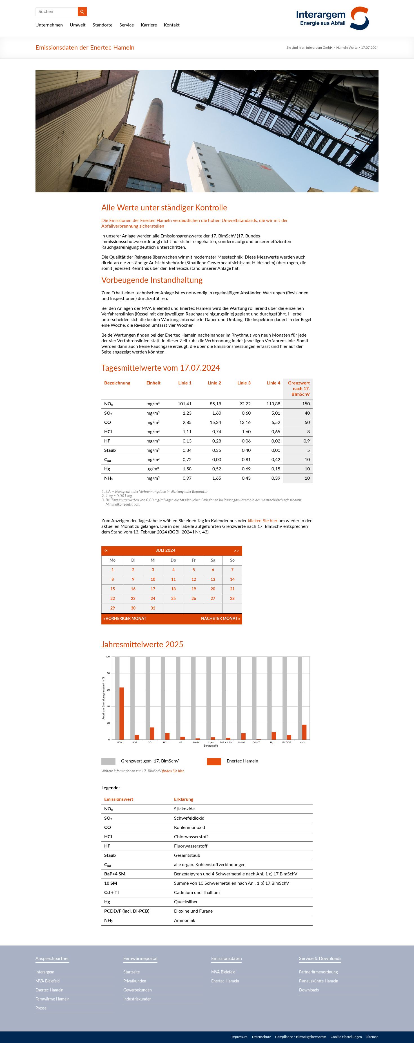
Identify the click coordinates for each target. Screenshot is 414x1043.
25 (173, 599)
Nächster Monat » (220, 619)
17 (153, 589)
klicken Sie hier (262, 521)
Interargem (44, 972)
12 (194, 580)
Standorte (102, 25)
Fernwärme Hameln (52, 999)
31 (153, 608)
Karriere (149, 25)
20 (213, 589)
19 (194, 589)
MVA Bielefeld (47, 981)
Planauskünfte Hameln (318, 981)
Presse (40, 1008)
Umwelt (78, 25)
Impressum (240, 1036)
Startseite (131, 972)
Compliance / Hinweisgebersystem (300, 1036)
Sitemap (372, 1036)
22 (112, 599)
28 (232, 599)
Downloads (309, 990)
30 (133, 608)
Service (126, 25)
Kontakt (172, 25)
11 (173, 580)
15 (112, 589)
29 (112, 608)
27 (213, 599)
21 (232, 589)
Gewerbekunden (137, 990)
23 (133, 599)
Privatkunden (134, 981)
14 (232, 580)
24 (153, 599)
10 (153, 580)
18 (173, 589)
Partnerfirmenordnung (318, 972)
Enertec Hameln (49, 990)
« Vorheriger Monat (124, 619)
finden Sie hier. (173, 771)
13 (213, 580)
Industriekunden (137, 999)
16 (133, 589)
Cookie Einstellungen (346, 1036)
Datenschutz (261, 1036)
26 (194, 599)
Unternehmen (49, 25)
